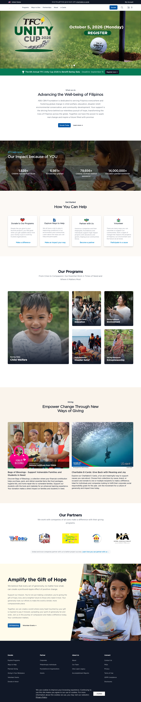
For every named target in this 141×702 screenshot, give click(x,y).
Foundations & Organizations (49, 669)
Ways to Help (12, 664)
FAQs (106, 664)
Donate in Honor (13, 681)
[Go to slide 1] (67, 65)
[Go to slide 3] (71, 65)
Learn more (78, 125)
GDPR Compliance (110, 677)
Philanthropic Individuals (48, 664)
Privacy (106, 669)
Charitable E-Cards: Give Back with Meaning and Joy (99, 472)
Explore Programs (14, 660)
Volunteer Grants (29, 625)
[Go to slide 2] (69, 65)
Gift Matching (14, 625)
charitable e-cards (82, 2)
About (74, 660)
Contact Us (108, 660)
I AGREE (99, 694)
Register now (112, 72)
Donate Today (64, 125)
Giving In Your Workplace (16, 673)
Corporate (43, 660)
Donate (113, 7)
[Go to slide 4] (74, 65)
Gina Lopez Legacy (78, 669)
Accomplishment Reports (80, 673)
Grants (42, 673)
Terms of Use (108, 673)
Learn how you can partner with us (95, 552)
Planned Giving (13, 669)
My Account (129, 2)
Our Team (75, 664)
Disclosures (108, 681)
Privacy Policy (41, 697)
